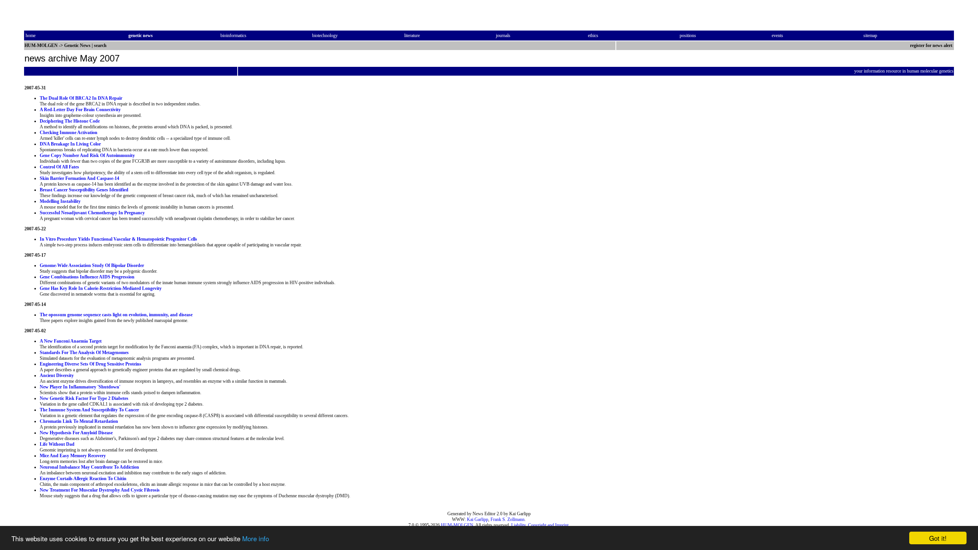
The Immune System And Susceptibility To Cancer (89, 409)
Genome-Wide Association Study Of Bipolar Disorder (92, 265)
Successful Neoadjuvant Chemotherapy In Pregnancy (92, 212)
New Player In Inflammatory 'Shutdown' (80, 387)
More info (255, 538)
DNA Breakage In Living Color (70, 144)
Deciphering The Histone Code (70, 121)
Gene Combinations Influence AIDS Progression (87, 277)
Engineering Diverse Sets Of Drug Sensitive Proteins (90, 364)
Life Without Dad (57, 444)
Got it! (938, 538)
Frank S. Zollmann (508, 519)
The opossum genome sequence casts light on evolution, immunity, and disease (116, 314)
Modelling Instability (60, 201)
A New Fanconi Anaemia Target (71, 341)
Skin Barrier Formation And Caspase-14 (79, 178)
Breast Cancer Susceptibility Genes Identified (84, 189)
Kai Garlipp (477, 519)
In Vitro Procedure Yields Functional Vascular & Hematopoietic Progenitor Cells (118, 239)
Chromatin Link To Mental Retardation (79, 421)
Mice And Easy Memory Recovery (73, 455)
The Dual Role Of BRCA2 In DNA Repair (81, 98)
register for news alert (932, 45)
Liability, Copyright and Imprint (539, 525)
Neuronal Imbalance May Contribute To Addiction (89, 467)
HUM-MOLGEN (457, 525)
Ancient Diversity (57, 375)
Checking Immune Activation (68, 132)
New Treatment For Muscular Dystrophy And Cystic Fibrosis (100, 490)
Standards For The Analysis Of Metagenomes (84, 352)
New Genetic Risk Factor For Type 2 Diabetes (84, 398)
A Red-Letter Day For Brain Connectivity (80, 109)
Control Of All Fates (59, 167)
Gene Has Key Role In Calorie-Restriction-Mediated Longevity (101, 288)
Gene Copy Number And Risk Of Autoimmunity (87, 155)
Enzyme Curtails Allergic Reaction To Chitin (83, 478)
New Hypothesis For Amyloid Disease (76, 432)
